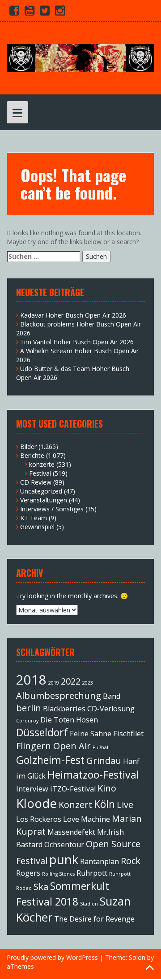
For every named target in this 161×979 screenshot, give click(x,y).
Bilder (28, 446)
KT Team (33, 518)
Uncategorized (41, 491)
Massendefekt (71, 832)
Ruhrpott (91, 873)
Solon (137, 957)
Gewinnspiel (37, 526)
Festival (40, 473)
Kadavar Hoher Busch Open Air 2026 (73, 315)
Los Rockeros (38, 819)
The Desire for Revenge (94, 919)
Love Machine (86, 819)
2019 (53, 683)
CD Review (35, 482)
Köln (104, 804)
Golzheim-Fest (50, 760)
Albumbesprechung (58, 695)
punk (63, 859)
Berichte (32, 455)
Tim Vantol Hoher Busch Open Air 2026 (77, 342)
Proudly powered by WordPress (52, 957)
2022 (70, 681)
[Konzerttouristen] (80, 57)
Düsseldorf (42, 732)
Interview (32, 789)
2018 (31, 680)
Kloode (36, 803)
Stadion (89, 904)
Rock (130, 861)
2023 (87, 683)
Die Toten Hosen (69, 720)
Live (125, 805)
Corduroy (27, 721)
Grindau (103, 761)
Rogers (28, 873)
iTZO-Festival (73, 789)
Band (111, 696)
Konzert (75, 805)
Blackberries (64, 709)
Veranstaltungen (43, 500)
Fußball (101, 747)
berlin (28, 708)
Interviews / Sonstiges (52, 509)
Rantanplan (99, 861)
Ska (41, 887)
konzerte (42, 464)
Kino (106, 788)
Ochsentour (64, 844)
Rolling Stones (58, 874)
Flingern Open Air (53, 746)
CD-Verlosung (111, 709)
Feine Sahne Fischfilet (107, 733)
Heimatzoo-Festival (93, 774)
